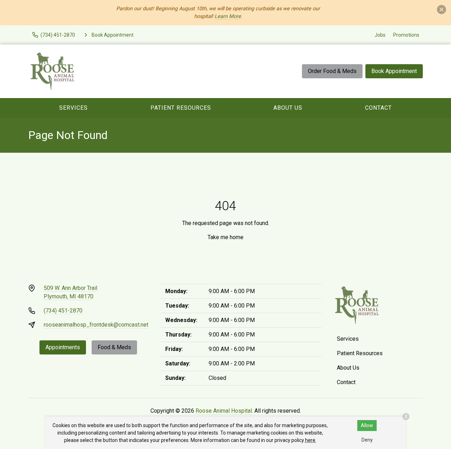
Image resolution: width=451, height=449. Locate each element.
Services (73, 107)
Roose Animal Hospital (224, 410)
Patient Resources (180, 107)
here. (310, 440)
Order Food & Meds (332, 71)
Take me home (225, 237)
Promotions (406, 35)
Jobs (380, 35)
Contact (378, 107)
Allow (367, 425)
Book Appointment (394, 71)
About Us (287, 107)
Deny (367, 440)
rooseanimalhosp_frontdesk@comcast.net (96, 324)
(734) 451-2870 (63, 310)
